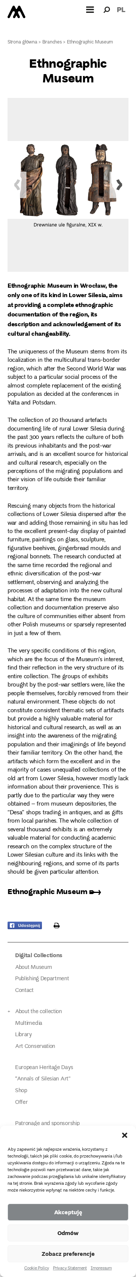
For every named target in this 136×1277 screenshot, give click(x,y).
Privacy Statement (70, 1268)
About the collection (38, 1012)
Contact (24, 990)
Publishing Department (42, 979)
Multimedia (28, 1023)
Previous (17, 185)
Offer (21, 1102)
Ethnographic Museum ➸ (54, 891)
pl (121, 9)
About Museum (33, 967)
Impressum (101, 1268)
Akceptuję (68, 1212)
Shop (21, 1091)
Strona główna (22, 42)
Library (23, 1035)
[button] (124, 1135)
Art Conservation (35, 1046)
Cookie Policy (36, 1268)
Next (119, 185)
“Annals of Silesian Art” (43, 1079)
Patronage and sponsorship (47, 1123)
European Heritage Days (44, 1067)
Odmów (68, 1233)
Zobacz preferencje (68, 1253)
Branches (52, 42)
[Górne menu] (90, 9)
